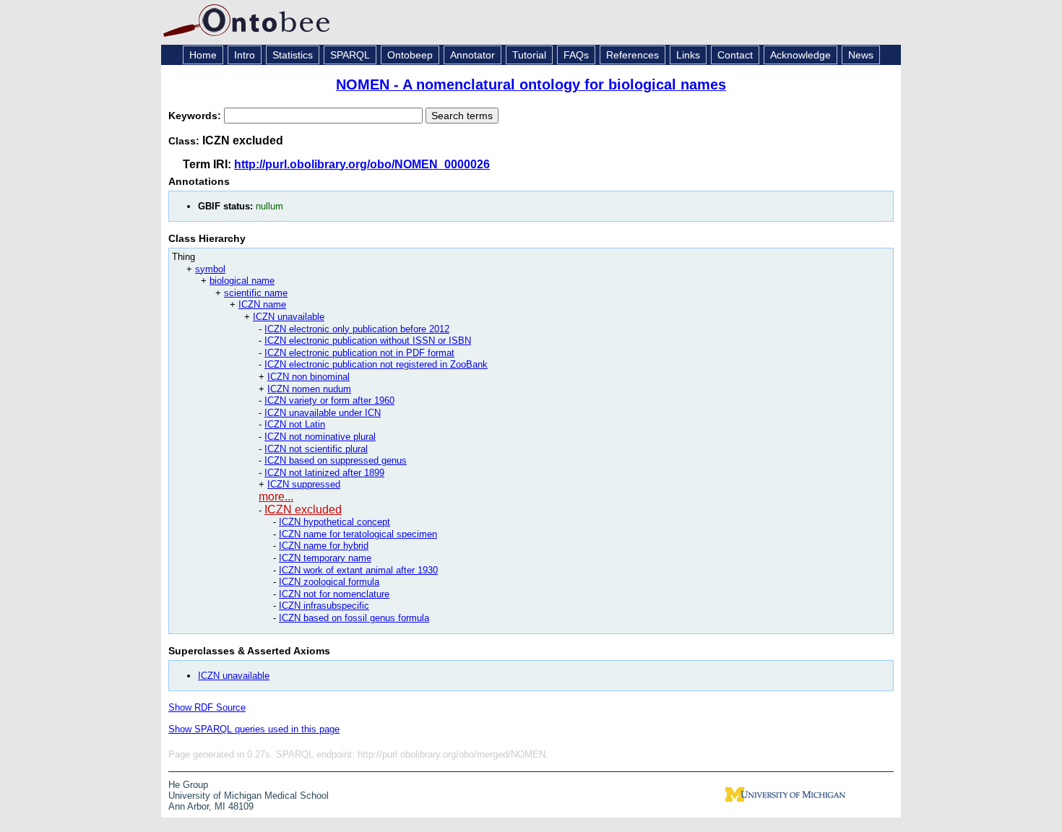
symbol (210, 269)
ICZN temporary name (325, 557)
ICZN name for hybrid (323, 545)
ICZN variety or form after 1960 (329, 400)
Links (688, 55)
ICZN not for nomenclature (334, 594)
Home (203, 55)
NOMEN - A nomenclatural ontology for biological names (531, 84)
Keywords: (196, 115)
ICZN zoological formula (329, 581)
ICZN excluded (303, 509)
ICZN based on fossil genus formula (354, 617)
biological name (242, 280)
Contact (735, 55)
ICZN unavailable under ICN (322, 412)
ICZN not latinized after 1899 (324, 472)
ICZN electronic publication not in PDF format (359, 352)
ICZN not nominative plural (320, 436)
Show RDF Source (207, 707)
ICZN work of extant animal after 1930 (358, 570)
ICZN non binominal (308, 376)
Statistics (292, 55)
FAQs (576, 55)
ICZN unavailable (288, 316)
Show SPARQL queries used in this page (254, 729)
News (860, 55)
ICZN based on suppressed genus (335, 460)
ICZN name (262, 304)
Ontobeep (410, 55)
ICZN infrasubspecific (324, 605)
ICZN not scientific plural (316, 448)
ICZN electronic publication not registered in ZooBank (376, 364)
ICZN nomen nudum (309, 389)
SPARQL (350, 55)
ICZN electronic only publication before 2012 (356, 329)
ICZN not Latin (294, 424)
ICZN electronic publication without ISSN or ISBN (367, 340)
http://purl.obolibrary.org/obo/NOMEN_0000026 (362, 164)
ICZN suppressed (303, 484)
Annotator (472, 55)
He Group (188, 784)
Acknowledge (800, 55)
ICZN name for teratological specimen (358, 534)
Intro (244, 55)
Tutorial (529, 55)
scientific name (256, 292)
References (632, 55)
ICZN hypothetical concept (334, 521)
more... (276, 496)
